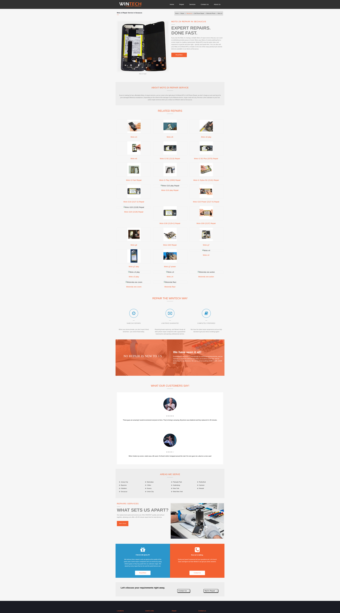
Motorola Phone (210, 13)
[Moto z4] (170, 272)
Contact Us (197, 573)
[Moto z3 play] (134, 272)
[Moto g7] (206, 240)
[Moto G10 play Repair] (170, 186)
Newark (201, 488)
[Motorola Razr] (170, 282)
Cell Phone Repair (199, 13)
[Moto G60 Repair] (170, 240)
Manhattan (150, 482)
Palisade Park (177, 482)
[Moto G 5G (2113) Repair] (170, 154)
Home (177, 13)
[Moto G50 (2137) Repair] (206, 219)
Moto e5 (170, 137)
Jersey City (124, 482)
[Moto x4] (206, 250)
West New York (178, 491)
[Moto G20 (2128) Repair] (134, 207)
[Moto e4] (134, 132)
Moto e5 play (206, 137)
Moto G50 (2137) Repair (206, 223)
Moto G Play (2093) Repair (170, 180)
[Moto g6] (134, 240)
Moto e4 (134, 137)
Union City (150, 491)
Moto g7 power (170, 267)
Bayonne (124, 485)
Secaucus (189, 13)
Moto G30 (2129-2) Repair (170, 223)
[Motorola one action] (206, 272)
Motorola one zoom (133, 287)
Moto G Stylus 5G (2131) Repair (206, 180)
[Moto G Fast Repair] (134, 176)
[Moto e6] (134, 154)
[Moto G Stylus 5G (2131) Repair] (206, 176)
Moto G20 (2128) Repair (133, 212)
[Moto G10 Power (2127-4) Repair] (206, 197)
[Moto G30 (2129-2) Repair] (170, 219)
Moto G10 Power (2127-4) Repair (206, 202)
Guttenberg (176, 485)
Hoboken (124, 488)
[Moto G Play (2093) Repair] (170, 176)
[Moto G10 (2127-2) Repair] (134, 197)
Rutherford (202, 482)
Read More (179, 55)
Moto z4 (220, 13)
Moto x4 (206, 255)
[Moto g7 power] (170, 262)
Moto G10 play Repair (170, 190)
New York (176, 488)
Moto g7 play (134, 267)
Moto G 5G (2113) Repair (170, 159)
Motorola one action (206, 277)
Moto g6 (134, 245)
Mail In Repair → (211, 591)
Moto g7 (206, 245)
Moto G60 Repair (170, 245)
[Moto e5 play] (206, 132)
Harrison (201, 485)
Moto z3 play (134, 277)
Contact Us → (183, 591)
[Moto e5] (170, 132)
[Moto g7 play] (134, 262)
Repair (182, 13)
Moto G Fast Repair (134, 180)
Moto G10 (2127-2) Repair (133, 202)
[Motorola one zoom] (134, 282)
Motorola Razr (170, 287)
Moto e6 (134, 159)
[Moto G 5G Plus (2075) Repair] (206, 154)
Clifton (149, 485)
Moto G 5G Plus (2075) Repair (206, 159)
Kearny (149, 488)
